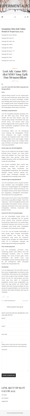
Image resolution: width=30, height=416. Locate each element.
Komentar (4, 349)
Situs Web (4, 334)
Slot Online (9, 44)
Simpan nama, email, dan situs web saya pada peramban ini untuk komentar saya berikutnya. (14, 345)
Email (3, 326)
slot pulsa (4, 395)
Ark (3, 297)
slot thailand (5, 398)
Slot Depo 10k (10, 41)
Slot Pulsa (9, 57)
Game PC (15, 68)
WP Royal (20, 413)
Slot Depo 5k (10, 38)
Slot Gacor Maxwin (12, 35)
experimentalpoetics (9, 300)
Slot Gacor (9, 54)
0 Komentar (25, 300)
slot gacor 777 (11, 51)
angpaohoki (5, 401)
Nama (4, 318)
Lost (8, 297)
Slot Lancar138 (11, 60)
